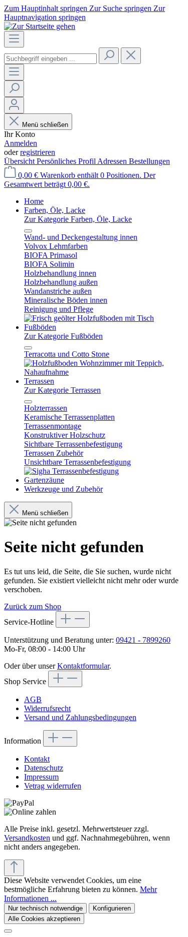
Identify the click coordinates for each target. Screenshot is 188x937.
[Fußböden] (104, 372)
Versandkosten (27, 838)
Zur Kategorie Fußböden (63, 336)
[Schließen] (8, 931)
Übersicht (20, 161)
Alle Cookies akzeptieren (44, 919)
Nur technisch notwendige (45, 908)
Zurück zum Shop (32, 606)
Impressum (41, 777)
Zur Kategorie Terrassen (62, 390)
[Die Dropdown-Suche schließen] (131, 55)
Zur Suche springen (121, 8)
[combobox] (50, 58)
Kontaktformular (83, 666)
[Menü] (14, 39)
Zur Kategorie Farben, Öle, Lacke (78, 219)
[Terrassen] (71, 471)
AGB (33, 699)
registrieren (37, 152)
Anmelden (20, 143)
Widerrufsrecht (47, 708)
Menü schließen (45, 124)
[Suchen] (109, 55)
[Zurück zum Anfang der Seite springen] (14, 868)
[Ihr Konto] (14, 105)
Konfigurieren (112, 908)
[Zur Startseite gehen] (39, 26)
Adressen (113, 161)
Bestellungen (149, 161)
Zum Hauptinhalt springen (46, 8)
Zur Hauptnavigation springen (84, 12)
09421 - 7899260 (143, 640)
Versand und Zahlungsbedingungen (80, 717)
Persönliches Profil (67, 161)
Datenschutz (43, 768)
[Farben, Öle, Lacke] (89, 318)
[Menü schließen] (28, 230)
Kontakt (37, 759)
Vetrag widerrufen (52, 786)
